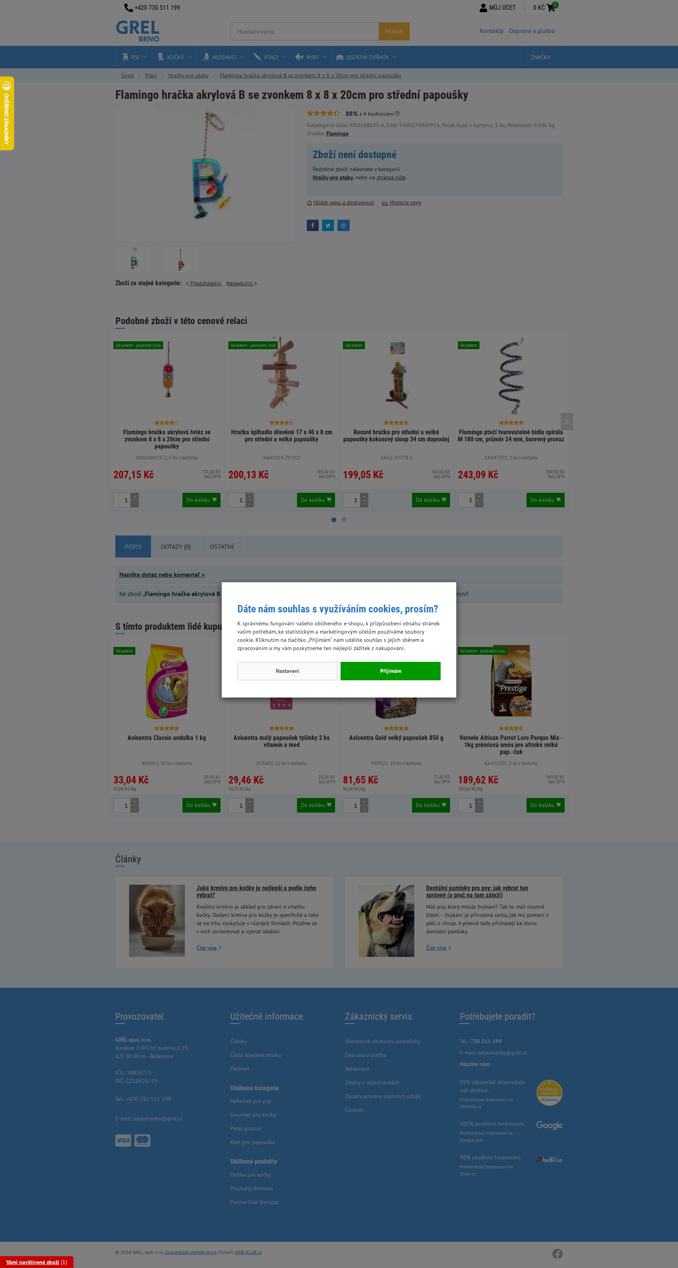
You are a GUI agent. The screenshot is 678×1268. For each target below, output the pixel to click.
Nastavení (287, 670)
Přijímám (390, 670)
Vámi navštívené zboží (32, 1262)
